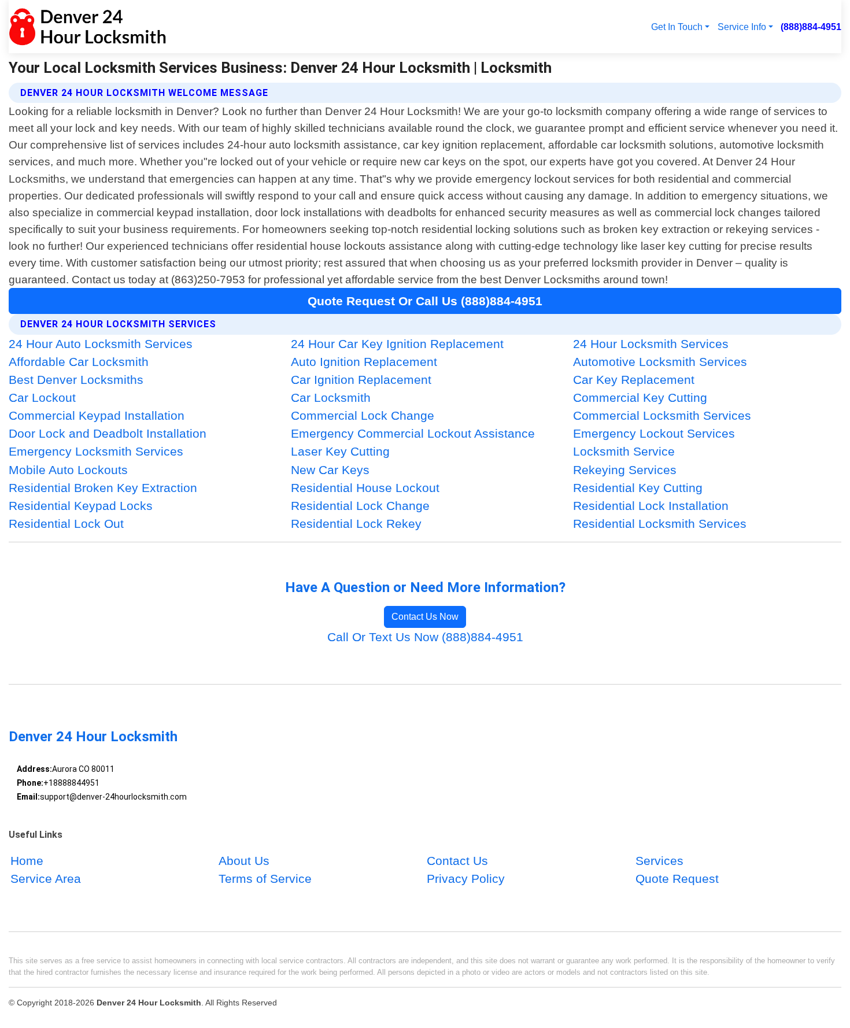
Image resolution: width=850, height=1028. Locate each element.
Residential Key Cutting (638, 487)
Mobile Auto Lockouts (68, 469)
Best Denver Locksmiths (76, 379)
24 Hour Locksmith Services (651, 343)
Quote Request (677, 878)
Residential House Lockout (365, 487)
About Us (244, 860)
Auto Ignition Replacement (364, 361)
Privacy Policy (466, 878)
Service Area (45, 878)
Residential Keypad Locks (81, 505)
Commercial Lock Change (362, 415)
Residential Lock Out (66, 523)
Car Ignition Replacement (361, 379)
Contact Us (457, 860)
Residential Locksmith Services (659, 523)
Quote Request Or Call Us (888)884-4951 (425, 301)
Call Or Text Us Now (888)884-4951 (425, 637)
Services (659, 860)
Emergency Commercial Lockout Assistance (413, 433)
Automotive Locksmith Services (660, 361)
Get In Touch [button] (677, 26)
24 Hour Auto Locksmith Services (101, 343)
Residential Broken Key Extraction (103, 487)
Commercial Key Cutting (640, 397)
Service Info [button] (742, 26)
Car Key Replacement (633, 379)
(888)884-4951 (811, 26)
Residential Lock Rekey (356, 523)
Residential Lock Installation (651, 505)
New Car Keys (330, 469)
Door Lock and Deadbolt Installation (107, 433)
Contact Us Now (425, 617)
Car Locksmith (331, 397)
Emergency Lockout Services (654, 433)
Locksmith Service (624, 451)
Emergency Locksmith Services (96, 451)
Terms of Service (265, 878)
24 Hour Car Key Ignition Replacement (397, 343)
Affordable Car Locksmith (79, 361)
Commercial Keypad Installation (96, 415)
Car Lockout (42, 397)
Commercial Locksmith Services (662, 415)
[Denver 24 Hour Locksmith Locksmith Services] (88, 27)
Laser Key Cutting (340, 451)
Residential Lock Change (360, 505)
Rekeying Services (625, 469)
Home (26, 860)
